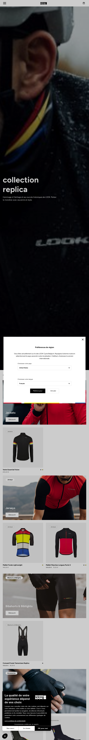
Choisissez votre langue (25, 379)
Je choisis (26, 728)
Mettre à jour (37, 391)
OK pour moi (43, 728)
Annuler (53, 391)
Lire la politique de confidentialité (15, 721)
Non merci (10, 728)
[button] (5, 736)
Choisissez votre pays (25, 363)
